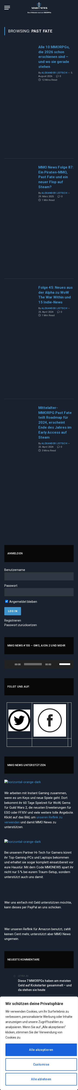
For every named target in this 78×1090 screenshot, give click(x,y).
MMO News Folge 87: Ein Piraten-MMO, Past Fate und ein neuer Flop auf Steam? (55, 177)
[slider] (65, 664)
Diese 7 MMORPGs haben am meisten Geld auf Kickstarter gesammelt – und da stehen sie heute (45, 985)
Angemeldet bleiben (23, 601)
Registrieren (12, 620)
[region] (39, 1043)
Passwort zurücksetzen (20, 625)
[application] (39, 664)
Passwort (10, 585)
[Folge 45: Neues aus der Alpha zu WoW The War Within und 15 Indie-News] (19, 338)
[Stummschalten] (56, 664)
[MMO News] (39, 7)
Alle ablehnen (41, 1079)
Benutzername (14, 570)
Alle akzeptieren (41, 1050)
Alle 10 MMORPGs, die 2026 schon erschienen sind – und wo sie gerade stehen (54, 57)
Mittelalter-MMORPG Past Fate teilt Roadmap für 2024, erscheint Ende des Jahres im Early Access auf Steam (55, 422)
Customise (41, 1064)
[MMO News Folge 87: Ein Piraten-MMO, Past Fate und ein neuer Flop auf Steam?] (19, 218)
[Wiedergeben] (10, 664)
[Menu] (7, 8)
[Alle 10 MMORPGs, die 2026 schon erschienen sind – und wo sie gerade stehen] (19, 98)
